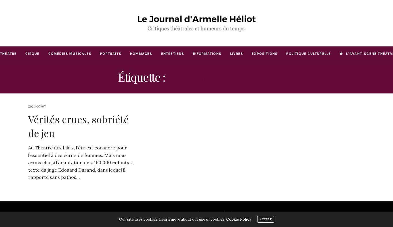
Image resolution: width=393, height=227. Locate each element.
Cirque (32, 54)
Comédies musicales (70, 54)
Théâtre (8, 54)
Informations (207, 54)
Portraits (110, 54)
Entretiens (172, 54)
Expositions (265, 54)
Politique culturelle (308, 54)
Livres (236, 54)
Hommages (141, 54)
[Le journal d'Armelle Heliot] (196, 23)
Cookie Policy (238, 219)
